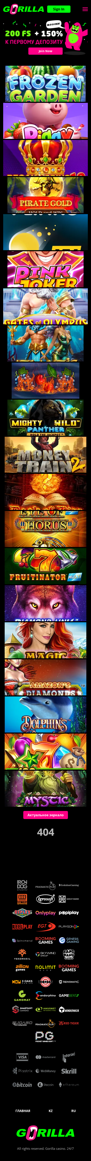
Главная (22, 1111)
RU (73, 1111)
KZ (51, 1111)
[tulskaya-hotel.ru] (23, 9)
